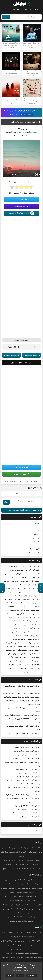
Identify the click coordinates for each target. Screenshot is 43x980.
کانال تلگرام (20, 199)
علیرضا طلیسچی (22, 614)
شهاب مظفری (15, 610)
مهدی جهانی (12, 654)
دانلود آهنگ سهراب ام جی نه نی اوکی (25, 813)
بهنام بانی (35, 588)
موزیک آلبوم (34, 548)
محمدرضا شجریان (33, 639)
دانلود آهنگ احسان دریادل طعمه (27, 747)
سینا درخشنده (9, 603)
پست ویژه (35, 527)
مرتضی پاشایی (8, 643)
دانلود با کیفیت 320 (30, 355)
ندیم (11, 668)
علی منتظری (34, 621)
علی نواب (17, 624)
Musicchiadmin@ (26, 114)
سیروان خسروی (33, 603)
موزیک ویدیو (34, 552)
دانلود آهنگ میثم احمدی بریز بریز (27, 805)
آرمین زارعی (22, 566)
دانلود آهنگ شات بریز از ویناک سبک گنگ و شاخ (22, 715)
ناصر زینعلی (19, 668)
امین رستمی (23, 577)
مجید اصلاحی (34, 654)
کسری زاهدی (12, 632)
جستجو (5, 17)
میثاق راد (27, 664)
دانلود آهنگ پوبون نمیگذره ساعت (26, 751)
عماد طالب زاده (33, 617)
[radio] (31, 188)
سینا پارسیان (12, 606)
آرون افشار (13, 566)
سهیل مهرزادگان (11, 599)
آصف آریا (36, 570)
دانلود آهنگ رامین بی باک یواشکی (26, 769)
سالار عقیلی (35, 610)
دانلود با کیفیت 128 (10, 355)
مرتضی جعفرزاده (33, 643)
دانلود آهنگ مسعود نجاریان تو (28, 816)
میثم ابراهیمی (9, 646)
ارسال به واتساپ (20, 474)
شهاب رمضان (34, 614)
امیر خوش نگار (21, 574)
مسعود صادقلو (20, 643)
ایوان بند (35, 584)
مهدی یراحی (34, 661)
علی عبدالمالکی (9, 614)
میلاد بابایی (14, 661)
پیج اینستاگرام (20, 206)
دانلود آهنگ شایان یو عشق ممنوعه (26, 773)
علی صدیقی (35, 624)
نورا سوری (20, 132)
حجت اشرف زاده (8, 588)
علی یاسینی (14, 621)
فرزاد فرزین (22, 628)
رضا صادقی (12, 595)
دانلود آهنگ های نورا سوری (21, 362)
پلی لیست (27, 9)
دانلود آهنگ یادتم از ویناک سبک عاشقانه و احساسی (21, 860)
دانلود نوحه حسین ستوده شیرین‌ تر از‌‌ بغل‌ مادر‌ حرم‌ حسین (21, 957)
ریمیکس (36, 534)
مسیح (37, 668)
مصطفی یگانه (22, 650)
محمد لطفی (24, 661)
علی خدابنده (24, 621)
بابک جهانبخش (12, 584)
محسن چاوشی (34, 646)
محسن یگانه (13, 657)
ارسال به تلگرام (20, 467)
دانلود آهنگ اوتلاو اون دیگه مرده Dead (25, 758)
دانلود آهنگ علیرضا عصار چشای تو (27, 776)
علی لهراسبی (10, 617)
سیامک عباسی (21, 603)
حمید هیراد (13, 592)
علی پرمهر (25, 624)
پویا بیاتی (26, 588)
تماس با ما (16, 9)
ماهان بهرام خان (19, 639)
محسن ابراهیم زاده (21, 635)
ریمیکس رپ (34, 538)
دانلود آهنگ (32, 132)
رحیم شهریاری (34, 595)
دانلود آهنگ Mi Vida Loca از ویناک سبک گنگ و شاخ (21, 868)
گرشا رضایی (35, 632)
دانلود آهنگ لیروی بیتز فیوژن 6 (27, 755)
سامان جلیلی (23, 606)
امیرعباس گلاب (33, 574)
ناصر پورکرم (28, 668)
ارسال (6, 502)
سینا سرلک (25, 610)
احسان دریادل (9, 574)
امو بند (28, 584)
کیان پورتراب (34, 635)
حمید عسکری (34, 592)
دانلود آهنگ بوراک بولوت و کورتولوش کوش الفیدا (21, 795)
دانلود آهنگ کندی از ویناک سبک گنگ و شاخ (23, 733)
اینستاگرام (31, 975)
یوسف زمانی (21, 672)
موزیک (35, 481)
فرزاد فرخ (13, 628)
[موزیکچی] (22, 4)
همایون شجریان (33, 672)
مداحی (37, 9)
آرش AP (28, 570)
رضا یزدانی (35, 599)
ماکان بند (19, 664)
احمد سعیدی (34, 577)
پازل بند (18, 588)
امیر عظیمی (13, 577)
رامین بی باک (22, 595)
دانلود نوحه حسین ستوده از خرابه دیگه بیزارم (21, 953)
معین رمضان (23, 657)
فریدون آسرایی (33, 628)
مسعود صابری (34, 650)
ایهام (22, 584)
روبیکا (20, 975)
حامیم (5, 592)
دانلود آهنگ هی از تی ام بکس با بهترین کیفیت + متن (21, 848)
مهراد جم (35, 664)
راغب (20, 599)
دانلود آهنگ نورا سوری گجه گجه (24, 122)
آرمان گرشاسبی (33, 566)
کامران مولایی (24, 632)
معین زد (11, 664)
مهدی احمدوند (21, 646)
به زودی (36, 523)
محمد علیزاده (23, 654)
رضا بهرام (26, 599)
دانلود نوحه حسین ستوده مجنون (21, 949)
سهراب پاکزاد (34, 606)
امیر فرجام (15, 581)
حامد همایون (23, 592)
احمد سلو (7, 581)
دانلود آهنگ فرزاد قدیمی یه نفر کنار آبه (25, 809)
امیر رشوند (24, 581)
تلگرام (10, 975)
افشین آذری (34, 581)
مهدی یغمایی (11, 650)
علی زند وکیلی (22, 617)
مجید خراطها (34, 657)
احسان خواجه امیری (17, 570)
